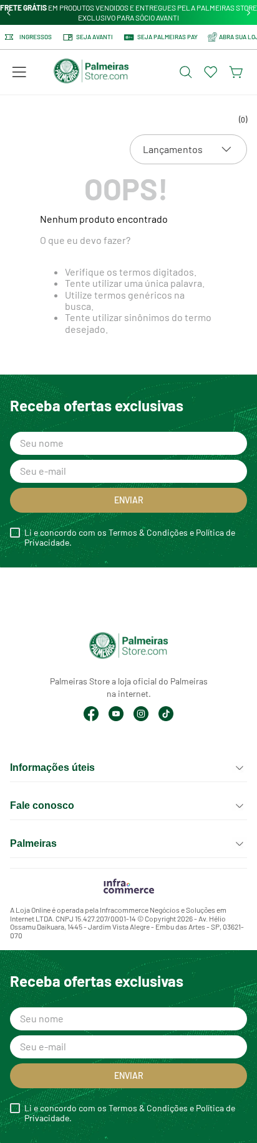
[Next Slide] (248, 12)
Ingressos (35, 37)
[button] (19, 72)
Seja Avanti (94, 36)
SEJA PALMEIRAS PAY (167, 36)
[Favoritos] (210, 72)
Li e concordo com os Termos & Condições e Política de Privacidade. (129, 538)
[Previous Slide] (9, 12)
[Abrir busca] (186, 72)
